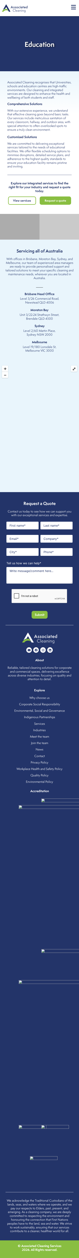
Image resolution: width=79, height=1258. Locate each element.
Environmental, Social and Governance (39, 711)
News (39, 749)
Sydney (62, 259)
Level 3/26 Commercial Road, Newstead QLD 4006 (39, 300)
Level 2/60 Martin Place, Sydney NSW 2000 (39, 333)
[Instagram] (43, 650)
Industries (39, 730)
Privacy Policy (39, 762)
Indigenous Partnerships (39, 717)
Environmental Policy (39, 782)
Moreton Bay (47, 259)
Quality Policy (39, 775)
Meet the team (39, 736)
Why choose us (39, 698)
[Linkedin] (50, 650)
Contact (39, 756)
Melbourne (13, 263)
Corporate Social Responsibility (39, 704)
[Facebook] (36, 650)
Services (39, 724)
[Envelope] (29, 650)
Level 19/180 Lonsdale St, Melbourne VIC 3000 (39, 349)
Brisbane (31, 259)
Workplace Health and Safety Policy (39, 769)
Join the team (39, 743)
